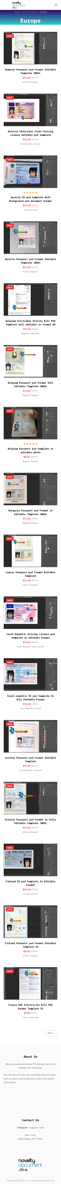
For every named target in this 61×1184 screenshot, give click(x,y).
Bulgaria (26, 523)
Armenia (26, 82)
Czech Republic (23, 646)
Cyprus (26, 585)
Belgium (25, 333)
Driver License (34, 144)
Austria (23, 144)
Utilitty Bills (34, 333)
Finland (27, 894)
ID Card (34, 210)
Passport (35, 82)
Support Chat (37, 1127)
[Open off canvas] (56, 5)
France (25, 1017)
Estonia (26, 832)
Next (50, 1033)
